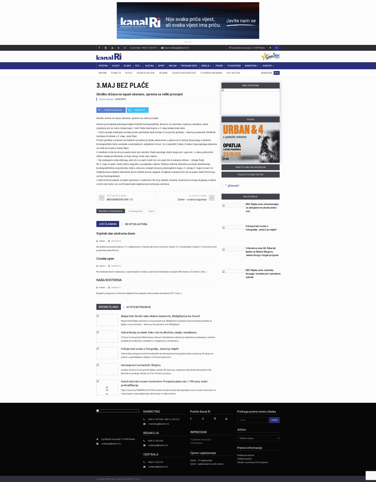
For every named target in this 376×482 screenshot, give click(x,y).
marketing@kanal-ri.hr (158, 424)
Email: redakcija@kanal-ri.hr (176, 48)
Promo (219, 66)
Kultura (149, 66)
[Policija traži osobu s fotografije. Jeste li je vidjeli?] (107, 353)
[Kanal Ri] (149, 56)
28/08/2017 (116, 287)
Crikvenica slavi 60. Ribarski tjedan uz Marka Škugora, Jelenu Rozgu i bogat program (262, 252)
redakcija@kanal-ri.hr (111, 444)
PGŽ (137, 66)
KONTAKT (267, 66)
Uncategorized (135, 211)
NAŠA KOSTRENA (109, 280)
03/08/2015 (116, 266)
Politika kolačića (244, 459)
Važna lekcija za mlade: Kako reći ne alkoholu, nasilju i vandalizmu (159, 332)
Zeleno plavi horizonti (184, 73)
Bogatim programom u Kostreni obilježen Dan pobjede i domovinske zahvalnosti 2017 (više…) (139, 293)
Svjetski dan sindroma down (115, 233)
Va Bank (163, 73)
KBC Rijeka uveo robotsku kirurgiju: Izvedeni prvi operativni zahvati (263, 274)
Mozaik (173, 66)
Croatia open (105, 258)
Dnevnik (103, 73)
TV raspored (234, 66)
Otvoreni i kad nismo (211, 73)
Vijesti (116, 66)
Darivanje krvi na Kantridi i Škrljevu (141, 365)
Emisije (206, 66)
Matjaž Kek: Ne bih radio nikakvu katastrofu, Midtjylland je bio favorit (160, 316)
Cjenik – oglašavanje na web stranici (207, 464)
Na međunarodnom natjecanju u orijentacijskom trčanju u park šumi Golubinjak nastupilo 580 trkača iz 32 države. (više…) (151, 272)
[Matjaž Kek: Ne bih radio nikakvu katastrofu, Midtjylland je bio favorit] (107, 320)
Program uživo (189, 66)
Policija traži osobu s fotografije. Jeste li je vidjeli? (150, 348)
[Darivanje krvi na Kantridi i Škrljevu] (107, 369)
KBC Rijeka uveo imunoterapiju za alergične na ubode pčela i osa (262, 208)
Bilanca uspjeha (146, 73)
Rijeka (127, 66)
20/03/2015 (116, 241)
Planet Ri (116, 73)
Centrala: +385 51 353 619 (144, 48)
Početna (103, 66)
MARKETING (251, 66)
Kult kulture (233, 73)
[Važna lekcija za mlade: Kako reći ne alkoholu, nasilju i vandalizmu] (107, 336)
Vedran (102, 241)
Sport (161, 66)
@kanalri (233, 185)
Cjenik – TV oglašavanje (201, 460)
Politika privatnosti (245, 455)
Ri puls (128, 73)
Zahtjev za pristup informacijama (252, 462)
